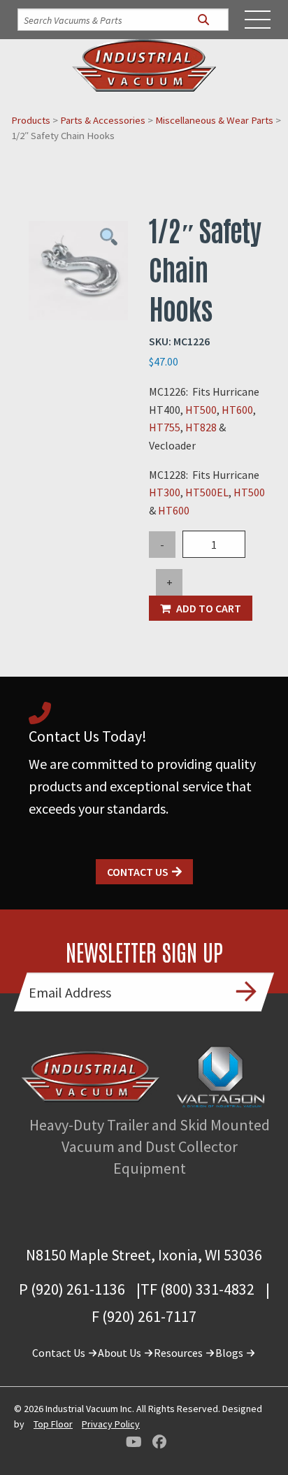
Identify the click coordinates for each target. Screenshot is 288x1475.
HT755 (164, 427)
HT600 (237, 410)
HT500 (201, 410)
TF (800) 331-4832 (197, 1289)
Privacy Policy (111, 1424)
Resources (179, 1353)
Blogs (230, 1353)
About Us (120, 1353)
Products (30, 120)
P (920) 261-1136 (72, 1289)
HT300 (164, 492)
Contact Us (137, 872)
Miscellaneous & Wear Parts (214, 120)
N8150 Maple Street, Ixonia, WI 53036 (144, 1255)
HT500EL (207, 492)
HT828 (202, 427)
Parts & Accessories (102, 120)
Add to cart (208, 608)
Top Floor (53, 1424)
